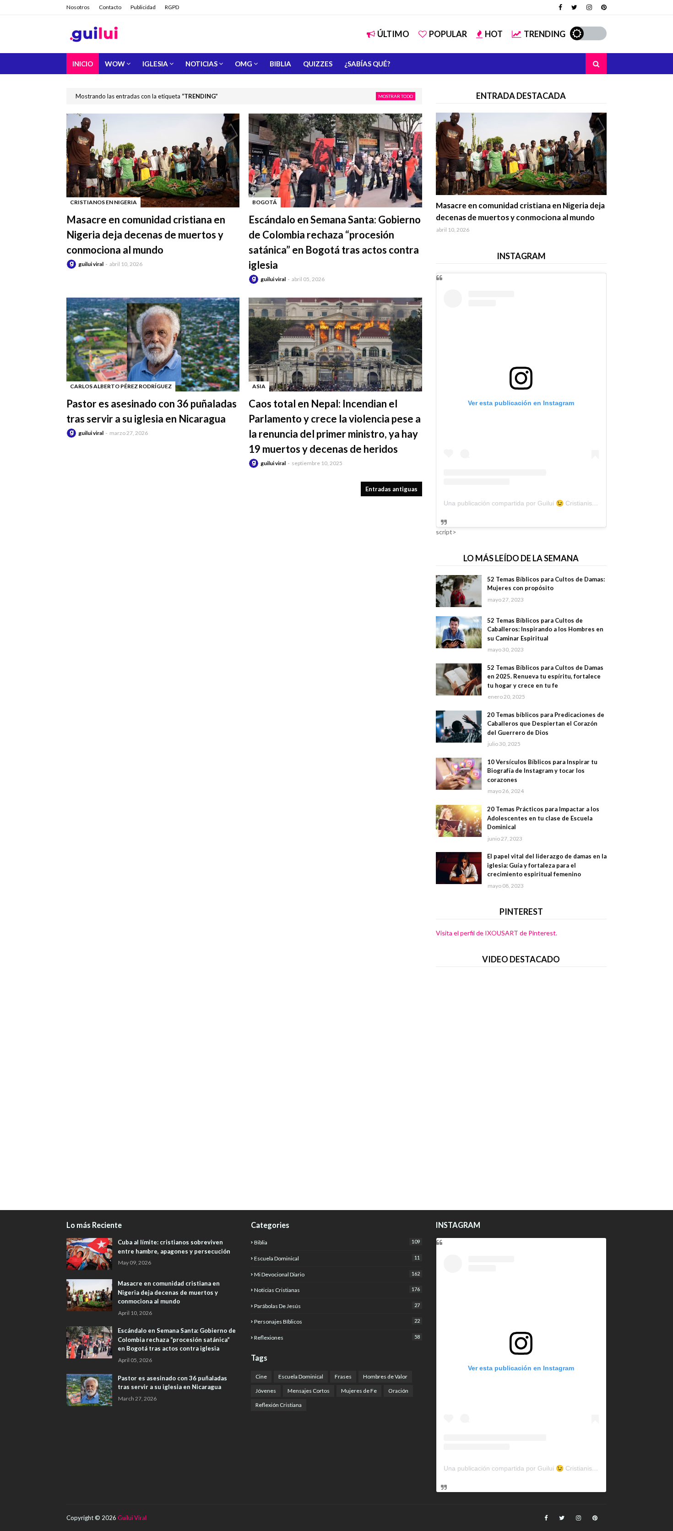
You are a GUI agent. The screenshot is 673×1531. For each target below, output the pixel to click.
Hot (494, 34)
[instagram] (589, 7)
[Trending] (521, 154)
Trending (544, 34)
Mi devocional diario (336, 1274)
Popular (448, 34)
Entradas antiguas (391, 489)
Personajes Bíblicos (336, 1321)
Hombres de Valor (385, 1376)
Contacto (110, 7)
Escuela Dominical (336, 1258)
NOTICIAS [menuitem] (201, 64)
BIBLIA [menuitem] (280, 64)
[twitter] (574, 7)
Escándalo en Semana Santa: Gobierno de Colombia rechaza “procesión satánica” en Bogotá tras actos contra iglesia (335, 242)
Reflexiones (336, 1337)
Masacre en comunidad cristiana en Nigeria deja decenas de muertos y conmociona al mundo (145, 234)
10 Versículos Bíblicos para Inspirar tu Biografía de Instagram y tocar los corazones (542, 770)
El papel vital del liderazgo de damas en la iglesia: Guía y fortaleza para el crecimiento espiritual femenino (547, 865)
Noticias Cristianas (336, 1289)
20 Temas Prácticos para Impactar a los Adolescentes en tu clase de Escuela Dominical (543, 818)
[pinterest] (603, 7)
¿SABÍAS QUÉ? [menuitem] (367, 64)
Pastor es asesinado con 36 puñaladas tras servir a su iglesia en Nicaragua (151, 411)
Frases (343, 1376)
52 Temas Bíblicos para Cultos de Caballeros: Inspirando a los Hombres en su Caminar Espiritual (545, 629)
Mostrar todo (395, 96)
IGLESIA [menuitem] (155, 64)
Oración (398, 1390)
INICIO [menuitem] (82, 64)
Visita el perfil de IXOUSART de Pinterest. (496, 933)
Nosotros (78, 7)
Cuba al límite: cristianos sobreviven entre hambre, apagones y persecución (174, 1246)
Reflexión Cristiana (278, 1404)
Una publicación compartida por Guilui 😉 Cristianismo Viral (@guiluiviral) (550, 503)
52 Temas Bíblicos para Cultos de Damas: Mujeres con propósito (546, 583)
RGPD (172, 7)
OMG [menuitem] (243, 64)
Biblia (336, 1242)
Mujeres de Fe (359, 1390)
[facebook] (560, 7)
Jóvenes (265, 1390)
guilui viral (90, 264)
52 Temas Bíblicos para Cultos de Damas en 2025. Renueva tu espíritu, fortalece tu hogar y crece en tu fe (545, 676)
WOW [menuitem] (115, 64)
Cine (261, 1376)
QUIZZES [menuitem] (317, 64)
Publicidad (143, 7)
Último (393, 34)
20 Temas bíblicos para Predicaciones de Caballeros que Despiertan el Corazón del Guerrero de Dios (545, 723)
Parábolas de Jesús (336, 1305)
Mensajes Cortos (309, 1390)
